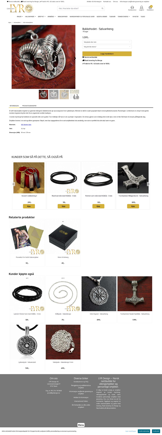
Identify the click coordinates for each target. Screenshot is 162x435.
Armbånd (51, 16)
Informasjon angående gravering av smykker (134, 1)
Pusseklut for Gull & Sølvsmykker (27, 257)
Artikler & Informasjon (94, 1)
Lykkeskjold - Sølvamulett (27, 362)
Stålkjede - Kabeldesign (63, 314)
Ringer (19, 16)
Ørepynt (41, 16)
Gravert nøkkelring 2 (29, 196)
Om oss (115, 1)
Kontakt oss (107, 1)
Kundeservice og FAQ (81, 382)
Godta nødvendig (144, 431)
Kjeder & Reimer (102, 16)
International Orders (81, 401)
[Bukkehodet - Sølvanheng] (43, 57)
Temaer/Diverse (123, 16)
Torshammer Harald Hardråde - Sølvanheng (134, 314)
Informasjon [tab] (14, 106)
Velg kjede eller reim (90, 42)
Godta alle (156, 431)
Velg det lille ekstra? (90, 47)
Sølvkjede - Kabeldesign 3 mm (63, 362)
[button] (75, 57)
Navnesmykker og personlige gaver (82, 16)
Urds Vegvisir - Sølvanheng (99, 314)
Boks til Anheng (63, 257)
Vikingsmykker (63, 16)
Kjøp (29, 206)
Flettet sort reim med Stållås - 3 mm (98, 196)
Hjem (9, 22)
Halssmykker (30, 16)
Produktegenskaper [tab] (29, 106)
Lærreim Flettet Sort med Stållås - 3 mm (27, 314)
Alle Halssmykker (28, 22)
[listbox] (107, 42)
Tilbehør (112, 16)
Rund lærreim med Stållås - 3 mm (64, 196)
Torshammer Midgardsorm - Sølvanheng (133, 196)
